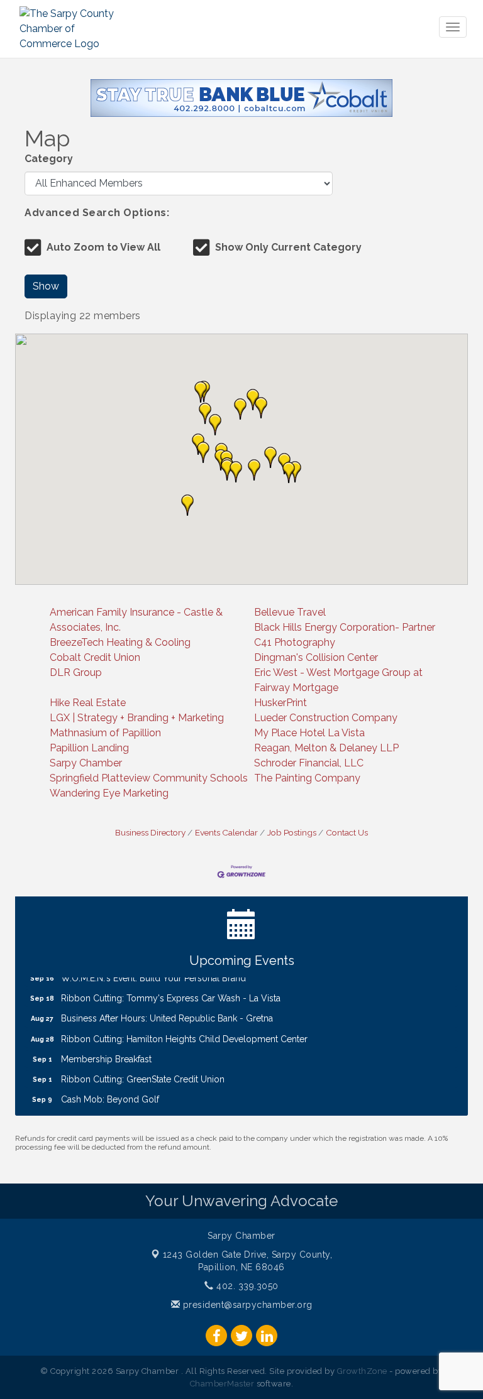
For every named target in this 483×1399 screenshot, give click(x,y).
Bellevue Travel (290, 612)
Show (46, 286)
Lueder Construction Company (325, 718)
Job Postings (291, 832)
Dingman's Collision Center (316, 657)
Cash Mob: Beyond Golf (110, 1091)
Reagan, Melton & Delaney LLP (326, 748)
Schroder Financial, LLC (309, 763)
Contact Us (347, 832)
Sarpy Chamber (86, 763)
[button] (270, 457)
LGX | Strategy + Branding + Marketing (137, 718)
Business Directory (150, 832)
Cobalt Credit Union (95, 657)
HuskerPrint (280, 703)
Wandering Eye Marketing (109, 793)
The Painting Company (307, 778)
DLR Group (76, 672)
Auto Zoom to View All (103, 247)
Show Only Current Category (288, 247)
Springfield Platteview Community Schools (149, 778)
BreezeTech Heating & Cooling (120, 642)
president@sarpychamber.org (246, 1305)
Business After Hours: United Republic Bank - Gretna (167, 1010)
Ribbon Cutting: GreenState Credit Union (143, 1071)
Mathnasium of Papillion (105, 733)
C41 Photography (294, 642)
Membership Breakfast (106, 1051)
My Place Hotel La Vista (309, 733)
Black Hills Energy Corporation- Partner (344, 627)
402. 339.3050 (246, 1286)
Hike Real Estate (88, 703)
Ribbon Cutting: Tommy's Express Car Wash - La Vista (170, 990)
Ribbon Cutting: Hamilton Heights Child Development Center (184, 1031)
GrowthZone (362, 1371)
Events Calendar (226, 832)
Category (49, 159)
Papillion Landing (89, 748)
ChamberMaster (222, 1383)
